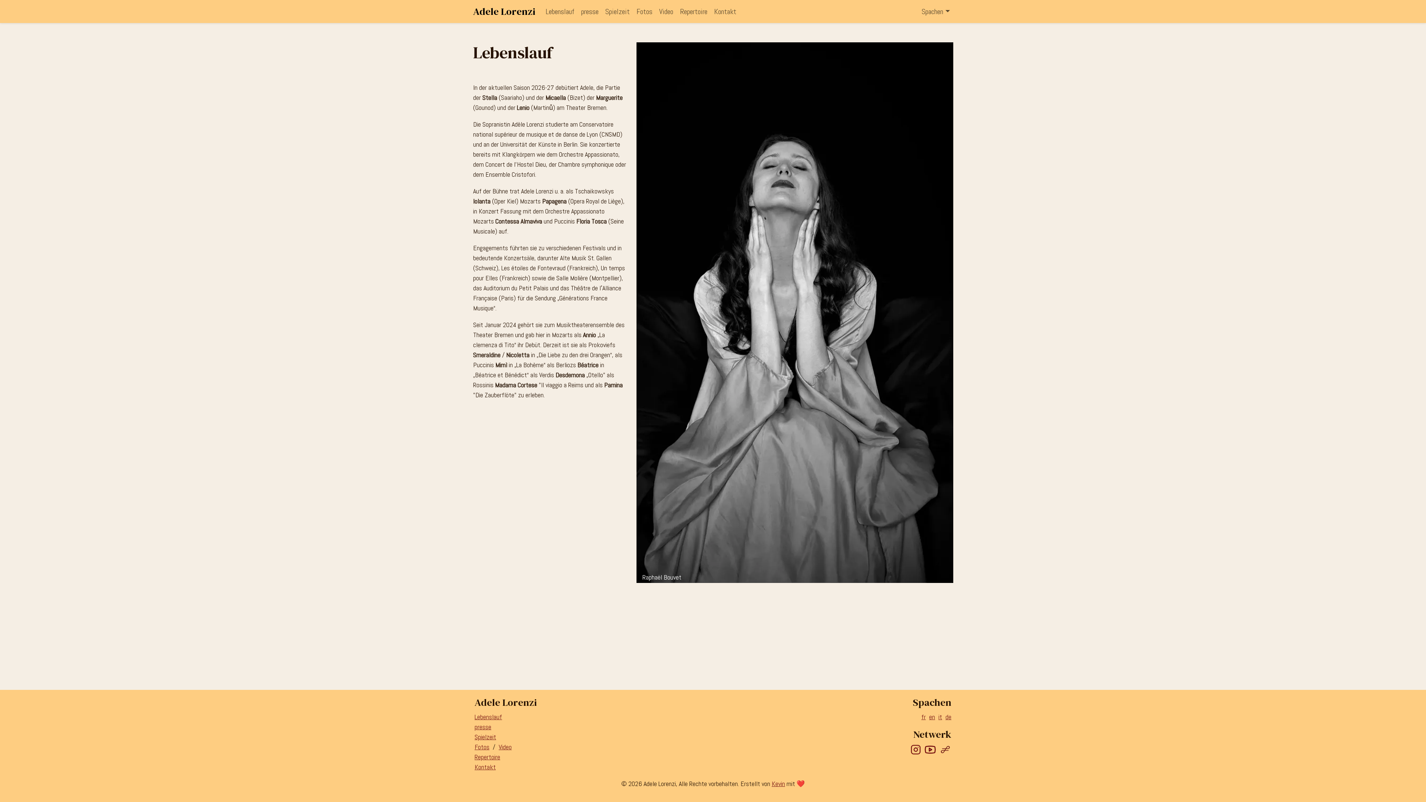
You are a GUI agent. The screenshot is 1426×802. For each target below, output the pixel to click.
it (940, 717)
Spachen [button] (932, 11)
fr (923, 717)
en (932, 717)
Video (666, 11)
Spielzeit (617, 11)
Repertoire (693, 11)
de (948, 717)
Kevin (778, 783)
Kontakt (725, 11)
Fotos (644, 11)
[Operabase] (945, 749)
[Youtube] (930, 749)
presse (590, 11)
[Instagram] (916, 749)
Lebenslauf (560, 11)
